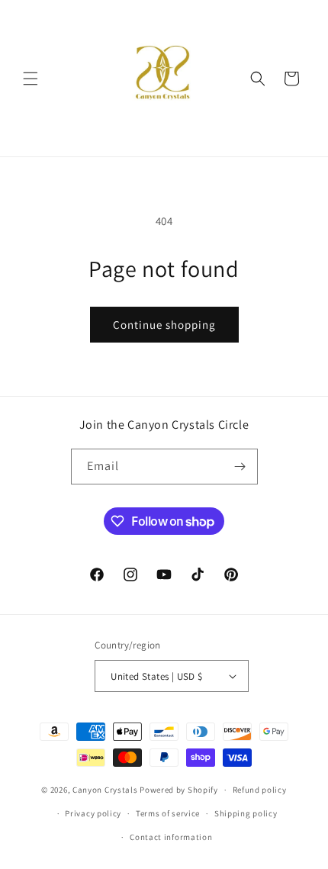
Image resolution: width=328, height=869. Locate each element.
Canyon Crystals (105, 789)
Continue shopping (164, 324)
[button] (30, 78)
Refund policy (260, 789)
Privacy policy (93, 813)
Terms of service (168, 813)
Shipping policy (246, 813)
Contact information (171, 837)
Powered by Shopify (179, 789)
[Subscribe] (240, 466)
